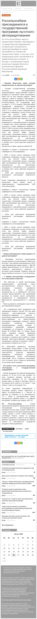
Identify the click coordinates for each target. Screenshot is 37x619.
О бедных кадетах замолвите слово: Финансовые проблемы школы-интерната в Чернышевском (16, 491)
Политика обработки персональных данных (16, 600)
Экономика (6, 15)
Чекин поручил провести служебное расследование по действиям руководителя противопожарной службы (17, 508)
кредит (27, 428)
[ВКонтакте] (15, 79)
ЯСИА (7, 75)
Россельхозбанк (8, 431)
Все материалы (8, 525)
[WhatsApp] (21, 79)
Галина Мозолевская (8, 465)
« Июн (4, 561)
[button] (33, 3)
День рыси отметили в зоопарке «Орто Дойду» (18, 476)
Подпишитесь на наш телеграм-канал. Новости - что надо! (17, 436)
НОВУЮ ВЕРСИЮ (17, 458)
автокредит (19, 428)
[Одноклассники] (18, 79)
